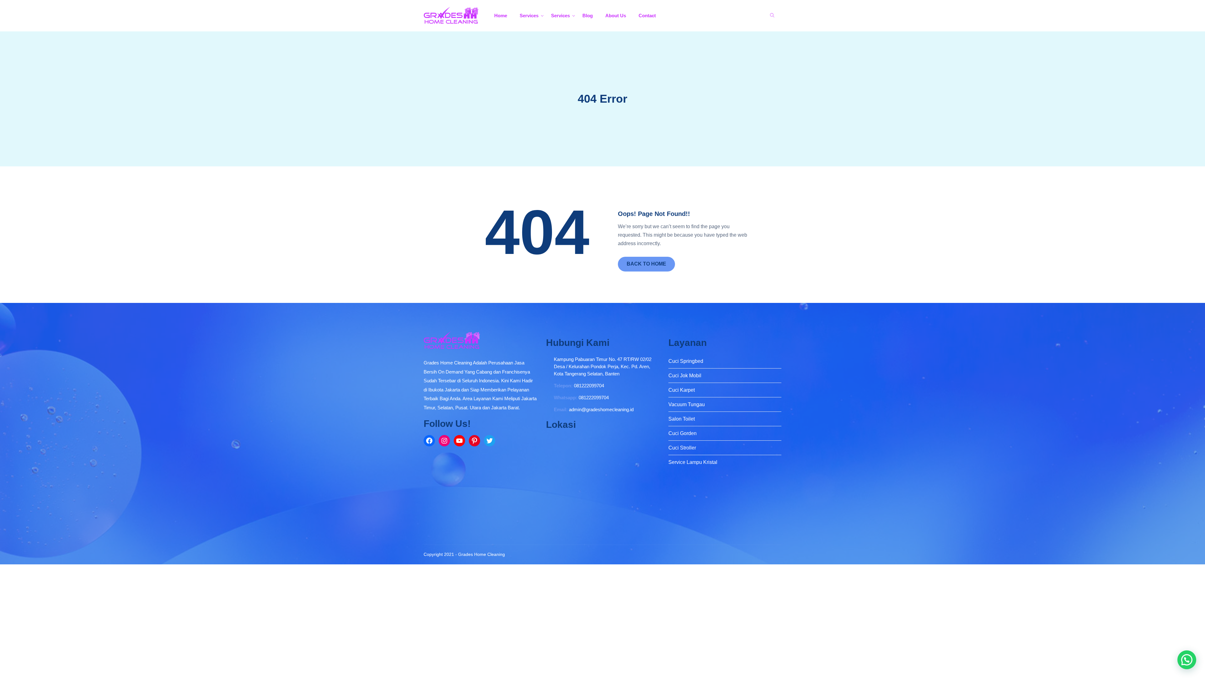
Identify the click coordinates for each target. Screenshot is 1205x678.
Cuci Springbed (685, 361)
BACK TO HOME (646, 263)
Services (529, 15)
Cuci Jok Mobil (684, 375)
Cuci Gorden (682, 433)
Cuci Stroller (682, 447)
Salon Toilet (681, 419)
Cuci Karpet (681, 390)
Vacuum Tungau (686, 404)
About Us (615, 15)
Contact (647, 15)
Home (500, 15)
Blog (587, 15)
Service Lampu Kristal (692, 462)
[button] (1186, 659)
